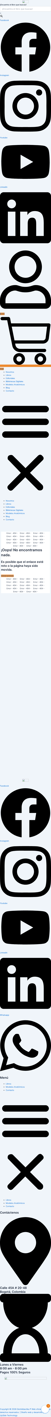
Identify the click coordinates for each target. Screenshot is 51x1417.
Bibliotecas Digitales (14, 381)
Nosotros (10, 372)
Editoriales (10, 378)
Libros (8, 375)
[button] (25, 447)
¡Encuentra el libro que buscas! (13, 5)
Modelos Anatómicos (15, 384)
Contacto (10, 391)
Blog (8, 388)
